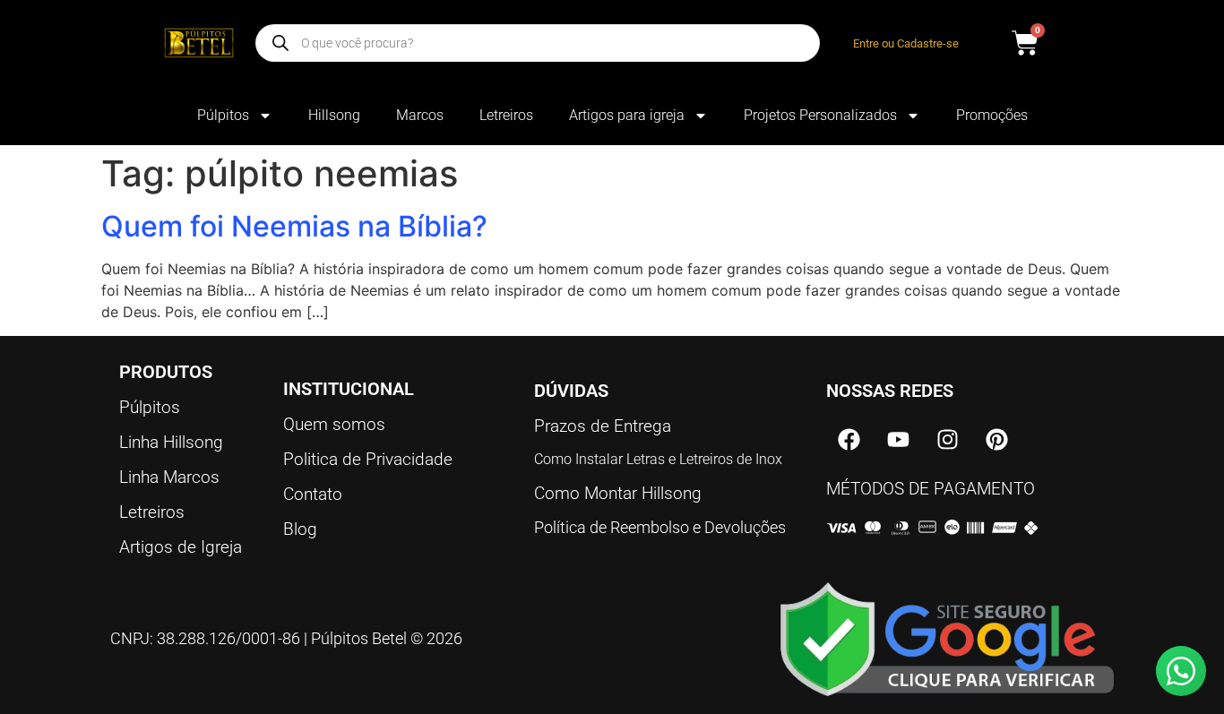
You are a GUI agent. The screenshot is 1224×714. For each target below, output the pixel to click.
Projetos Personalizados (820, 115)
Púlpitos (223, 115)
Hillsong (334, 115)
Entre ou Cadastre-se (906, 43)
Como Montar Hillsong (618, 493)
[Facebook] (848, 439)
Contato (312, 494)
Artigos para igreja (627, 115)
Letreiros (506, 115)
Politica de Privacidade (368, 459)
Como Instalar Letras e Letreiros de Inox (658, 459)
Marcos (420, 115)
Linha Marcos (169, 477)
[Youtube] (897, 439)
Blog (300, 529)
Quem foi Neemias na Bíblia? (294, 226)
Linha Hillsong (171, 442)
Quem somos (334, 424)
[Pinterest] (996, 439)
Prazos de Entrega (602, 426)
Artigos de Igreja (180, 547)
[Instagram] (947, 439)
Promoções (992, 115)
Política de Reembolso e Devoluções (660, 527)
